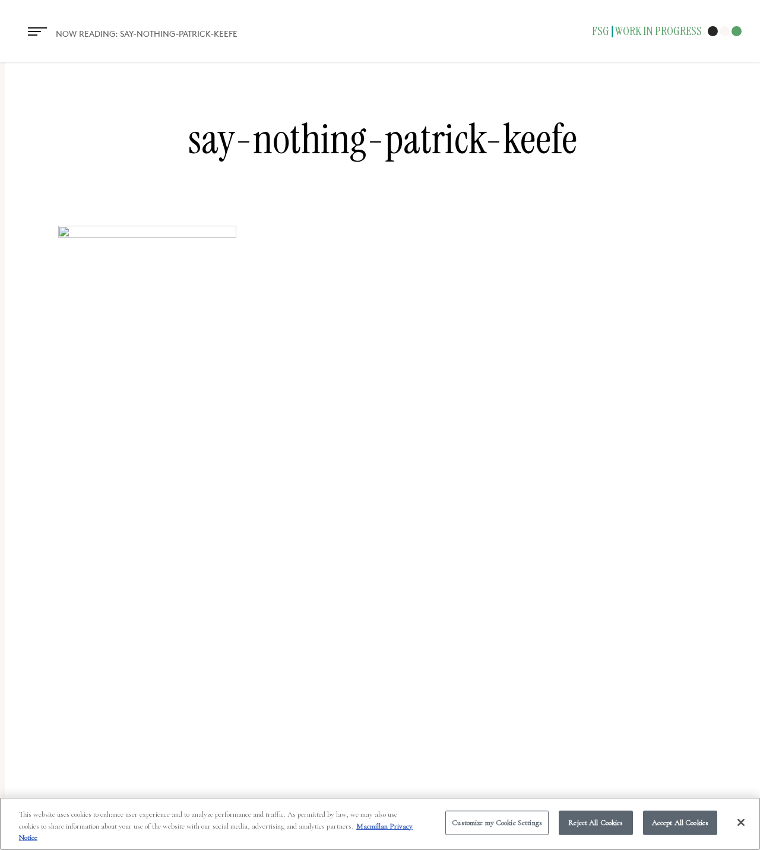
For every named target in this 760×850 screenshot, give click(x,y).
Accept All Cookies (680, 822)
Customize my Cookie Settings (497, 822)
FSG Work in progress (647, 31)
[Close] (741, 822)
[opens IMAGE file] (147, 234)
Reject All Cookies (595, 822)
